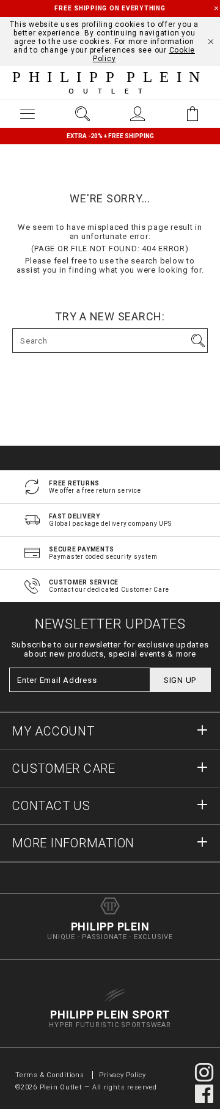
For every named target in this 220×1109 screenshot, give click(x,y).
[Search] (82, 114)
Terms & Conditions (50, 1075)
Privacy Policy (122, 1075)
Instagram (204, 1072)
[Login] (137, 114)
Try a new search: (110, 316)
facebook (204, 1094)
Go (198, 340)
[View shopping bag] (192, 114)
